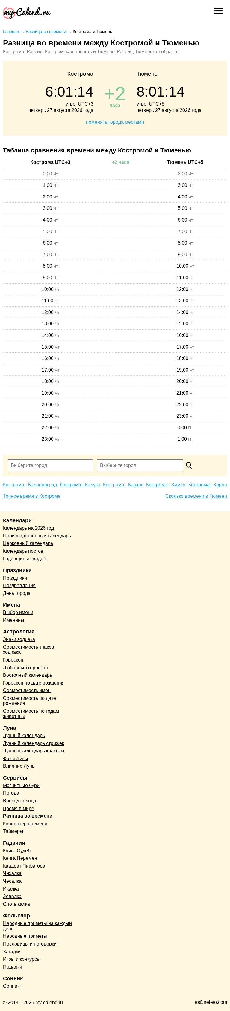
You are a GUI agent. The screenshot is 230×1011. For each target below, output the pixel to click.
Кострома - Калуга (80, 484)
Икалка (11, 888)
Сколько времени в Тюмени (196, 496)
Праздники (15, 578)
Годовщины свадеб (24, 558)
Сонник (11, 986)
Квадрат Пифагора (24, 865)
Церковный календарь (28, 543)
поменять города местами (115, 122)
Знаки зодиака (19, 639)
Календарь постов (23, 551)
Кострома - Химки (165, 484)
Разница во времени (27, 815)
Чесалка (12, 881)
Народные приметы (25, 936)
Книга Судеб (17, 850)
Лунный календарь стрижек (33, 743)
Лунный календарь (24, 735)
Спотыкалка (16, 904)
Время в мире (18, 808)
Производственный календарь (37, 535)
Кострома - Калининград (30, 484)
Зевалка (12, 896)
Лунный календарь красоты (33, 750)
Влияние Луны (19, 766)
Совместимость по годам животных (31, 713)
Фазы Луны (15, 758)
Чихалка (12, 873)
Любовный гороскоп (25, 667)
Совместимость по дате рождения (29, 701)
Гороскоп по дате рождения (34, 682)
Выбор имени (18, 612)
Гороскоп (13, 659)
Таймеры (13, 831)
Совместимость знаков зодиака (28, 650)
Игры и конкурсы (21, 959)
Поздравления (19, 585)
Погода (11, 792)
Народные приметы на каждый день (37, 926)
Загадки (12, 951)
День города (17, 593)
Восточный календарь (27, 675)
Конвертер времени (25, 823)
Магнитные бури (21, 785)
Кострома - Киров (207, 484)
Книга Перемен (20, 858)
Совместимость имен (27, 690)
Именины (13, 620)
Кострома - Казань (123, 484)
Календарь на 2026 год (28, 528)
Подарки (12, 966)
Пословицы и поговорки (30, 943)
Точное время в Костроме (31, 496)
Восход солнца (19, 800)
